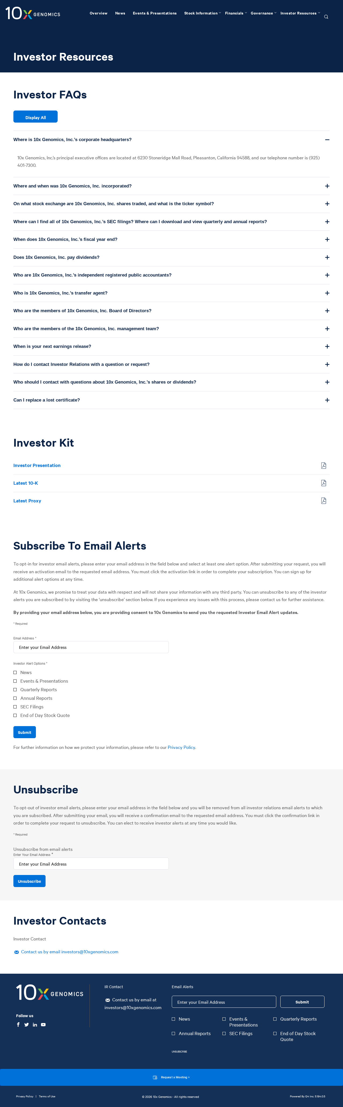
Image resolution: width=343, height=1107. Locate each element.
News (26, 672)
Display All (35, 117)
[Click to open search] (326, 17)
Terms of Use (47, 1096)
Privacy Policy (181, 747)
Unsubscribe (179, 1051)
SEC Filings (31, 706)
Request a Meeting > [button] (175, 1077)
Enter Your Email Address (31, 854)
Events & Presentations (44, 681)
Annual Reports (36, 698)
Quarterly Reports (38, 689)
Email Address (23, 638)
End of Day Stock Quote (45, 715)
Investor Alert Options (29, 663)
